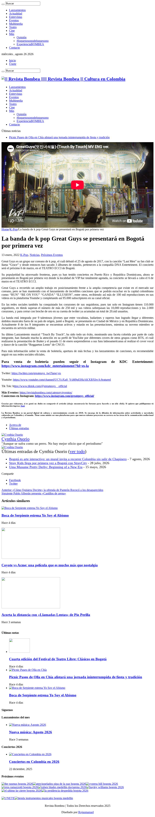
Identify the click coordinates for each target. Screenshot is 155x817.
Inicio (12, 60)
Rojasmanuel (86, 812)
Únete (12, 63)
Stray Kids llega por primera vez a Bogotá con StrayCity (48, 463)
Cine (12, 30)
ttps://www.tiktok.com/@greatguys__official (40, 386)
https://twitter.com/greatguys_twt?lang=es (36, 373)
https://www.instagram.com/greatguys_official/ (64, 396)
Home (5, 229)
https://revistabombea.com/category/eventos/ (46, 392)
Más (11, 34)
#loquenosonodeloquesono (33, 40)
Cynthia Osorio (15, 439)
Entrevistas (15, 17)
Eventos (14, 20)
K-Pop (14, 229)
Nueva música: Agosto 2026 (30, 732)
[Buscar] (3, 4)
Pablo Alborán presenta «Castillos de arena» (34, 493)
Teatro (13, 27)
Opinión (21, 37)
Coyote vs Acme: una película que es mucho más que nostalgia (50, 565)
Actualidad (15, 13)
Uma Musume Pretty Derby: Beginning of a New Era (45, 467)
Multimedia (16, 23)
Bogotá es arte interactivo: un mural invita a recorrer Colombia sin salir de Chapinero (68, 459)
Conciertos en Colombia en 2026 (34, 762)
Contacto (14, 47)
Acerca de (15, 424)
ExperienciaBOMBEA (30, 44)
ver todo (77, 451)
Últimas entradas (19, 428)
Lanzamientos (17, 10)
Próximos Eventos (52, 254)
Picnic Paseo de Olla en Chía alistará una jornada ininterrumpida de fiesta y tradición (59, 137)
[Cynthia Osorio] (12, 434)
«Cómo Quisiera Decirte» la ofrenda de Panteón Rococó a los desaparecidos (52, 490)
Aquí (22, 406)
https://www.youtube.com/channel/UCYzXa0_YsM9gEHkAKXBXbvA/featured (62, 379)
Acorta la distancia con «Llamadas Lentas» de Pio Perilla (46, 615)
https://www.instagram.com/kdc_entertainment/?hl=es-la (45, 366)
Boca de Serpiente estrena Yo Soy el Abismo (35, 515)
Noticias (35, 254)
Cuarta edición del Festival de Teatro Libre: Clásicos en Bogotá (58, 659)
